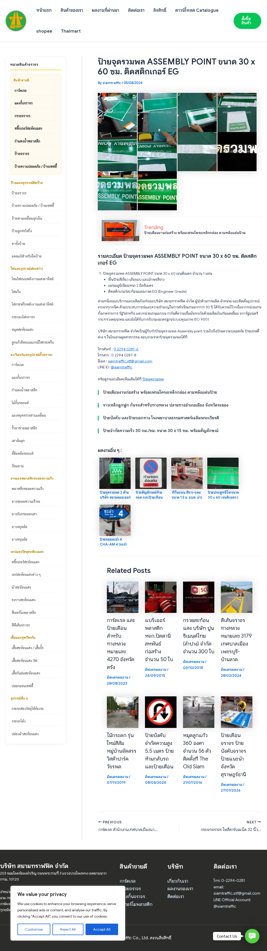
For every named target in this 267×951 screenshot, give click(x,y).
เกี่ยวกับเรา (177, 881)
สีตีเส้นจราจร (21, 625)
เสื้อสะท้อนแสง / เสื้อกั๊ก (28, 647)
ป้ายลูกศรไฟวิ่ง (22, 231)
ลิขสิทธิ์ (159, 10)
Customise (34, 929)
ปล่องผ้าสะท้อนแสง (25, 734)
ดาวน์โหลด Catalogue (197, 10)
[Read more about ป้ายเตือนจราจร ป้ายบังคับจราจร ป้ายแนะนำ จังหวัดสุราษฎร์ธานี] (236, 711)
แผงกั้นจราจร (24, 103)
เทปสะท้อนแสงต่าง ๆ (26, 574)
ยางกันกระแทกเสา (24, 514)
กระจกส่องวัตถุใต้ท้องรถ (28, 708)
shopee (44, 31)
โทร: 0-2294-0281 (229, 880)
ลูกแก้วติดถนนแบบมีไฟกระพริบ (33, 342)
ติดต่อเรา (136, 10)
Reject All (68, 929)
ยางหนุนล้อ (19, 539)
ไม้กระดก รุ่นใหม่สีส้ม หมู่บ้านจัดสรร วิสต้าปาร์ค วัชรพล (121, 751)
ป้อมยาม (18, 466)
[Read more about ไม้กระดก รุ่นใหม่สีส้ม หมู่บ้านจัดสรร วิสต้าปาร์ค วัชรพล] (122, 711)
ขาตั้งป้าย (18, 243)
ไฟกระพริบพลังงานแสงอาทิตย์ (32, 304)
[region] (67, 913)
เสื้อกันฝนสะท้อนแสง (26, 673)
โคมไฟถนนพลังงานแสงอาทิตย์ (33, 279)
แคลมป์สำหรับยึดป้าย (27, 256)
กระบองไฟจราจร (23, 317)
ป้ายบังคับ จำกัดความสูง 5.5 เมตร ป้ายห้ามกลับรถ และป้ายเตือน (159, 751)
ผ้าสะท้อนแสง (21, 587)
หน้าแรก (44, 10)
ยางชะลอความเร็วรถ (26, 501)
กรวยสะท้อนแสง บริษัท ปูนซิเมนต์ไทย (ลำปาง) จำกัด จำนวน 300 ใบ (198, 636)
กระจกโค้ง (19, 721)
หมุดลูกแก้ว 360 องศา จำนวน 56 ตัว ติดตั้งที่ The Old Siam (197, 751)
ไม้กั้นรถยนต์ (20, 402)
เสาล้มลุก (18, 440)
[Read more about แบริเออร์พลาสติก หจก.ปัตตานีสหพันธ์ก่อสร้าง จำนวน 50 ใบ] (161, 597)
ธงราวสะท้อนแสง (23, 599)
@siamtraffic (121, 367)
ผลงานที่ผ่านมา (105, 10)
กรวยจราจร (22, 115)
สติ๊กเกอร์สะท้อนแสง (28, 128)
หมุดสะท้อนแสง (22, 329)
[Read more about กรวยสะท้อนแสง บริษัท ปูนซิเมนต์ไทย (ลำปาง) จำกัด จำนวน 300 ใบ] (199, 597)
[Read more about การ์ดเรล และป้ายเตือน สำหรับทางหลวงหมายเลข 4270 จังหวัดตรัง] (122, 597)
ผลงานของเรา (180, 889)
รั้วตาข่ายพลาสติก (24, 428)
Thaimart (71, 31)
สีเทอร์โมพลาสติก (24, 612)
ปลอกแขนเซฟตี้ (22, 686)
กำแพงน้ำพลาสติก (27, 141)
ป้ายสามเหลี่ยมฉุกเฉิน (27, 218)
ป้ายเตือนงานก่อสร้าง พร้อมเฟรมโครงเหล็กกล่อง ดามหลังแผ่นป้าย (195, 232)
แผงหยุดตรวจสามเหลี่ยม (29, 415)
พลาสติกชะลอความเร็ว (28, 488)
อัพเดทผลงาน (117, 677)
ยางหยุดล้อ (19, 526)
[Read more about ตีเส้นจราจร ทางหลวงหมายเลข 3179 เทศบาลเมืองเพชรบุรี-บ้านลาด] (236, 597)
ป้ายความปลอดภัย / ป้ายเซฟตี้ (36, 166)
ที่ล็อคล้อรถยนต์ (22, 453)
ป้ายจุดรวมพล (153, 379)
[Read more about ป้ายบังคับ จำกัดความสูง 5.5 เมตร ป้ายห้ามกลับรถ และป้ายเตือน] (161, 711)
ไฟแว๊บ (16, 291)
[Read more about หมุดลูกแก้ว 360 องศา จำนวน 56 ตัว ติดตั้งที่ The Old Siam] (199, 711)
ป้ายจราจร (22, 153)
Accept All (101, 929)
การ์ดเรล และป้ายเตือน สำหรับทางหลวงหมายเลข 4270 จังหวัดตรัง (121, 644)
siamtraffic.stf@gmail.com (130, 361)
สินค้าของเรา (71, 10)
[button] (247, 20)
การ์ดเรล (21, 90)
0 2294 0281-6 (126, 349)
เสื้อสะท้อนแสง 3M (24, 660)
